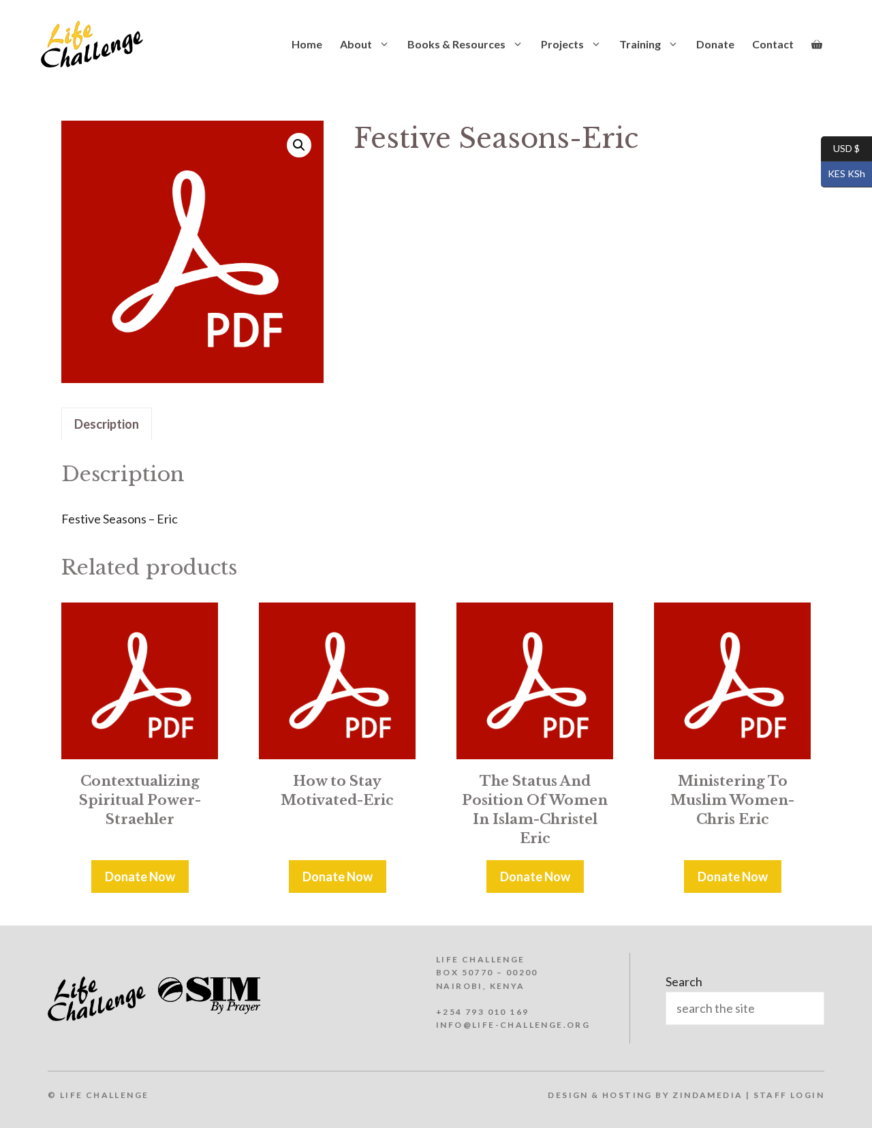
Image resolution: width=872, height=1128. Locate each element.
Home (307, 43)
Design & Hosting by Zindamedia (645, 1095)
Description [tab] (106, 423)
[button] (299, 145)
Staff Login (788, 1095)
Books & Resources (456, 43)
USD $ (840, 147)
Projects (562, 43)
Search (684, 981)
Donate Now (140, 876)
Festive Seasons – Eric (119, 518)
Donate (715, 43)
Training (640, 43)
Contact (773, 43)
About (356, 43)
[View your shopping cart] (817, 44)
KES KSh (843, 173)
